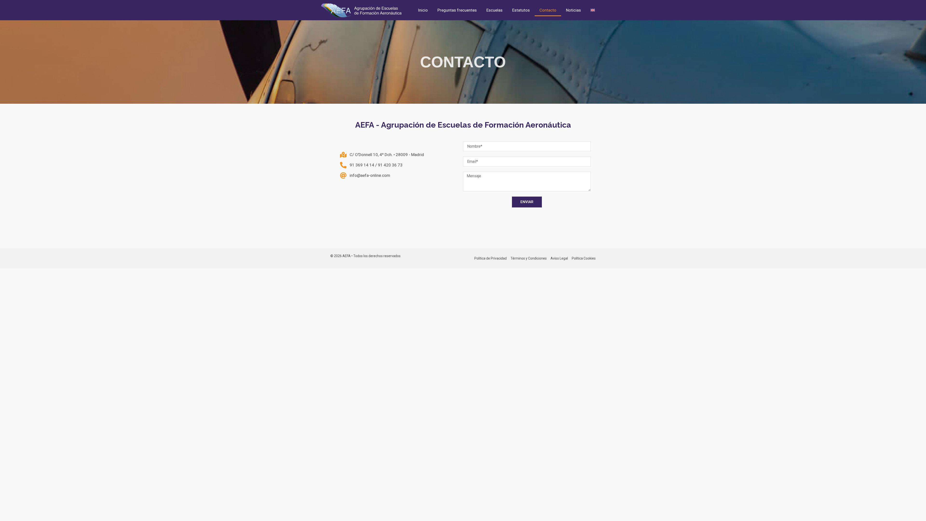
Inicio (423, 10)
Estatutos (521, 10)
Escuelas (494, 10)
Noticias (573, 10)
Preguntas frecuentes (457, 10)
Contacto (547, 10)
